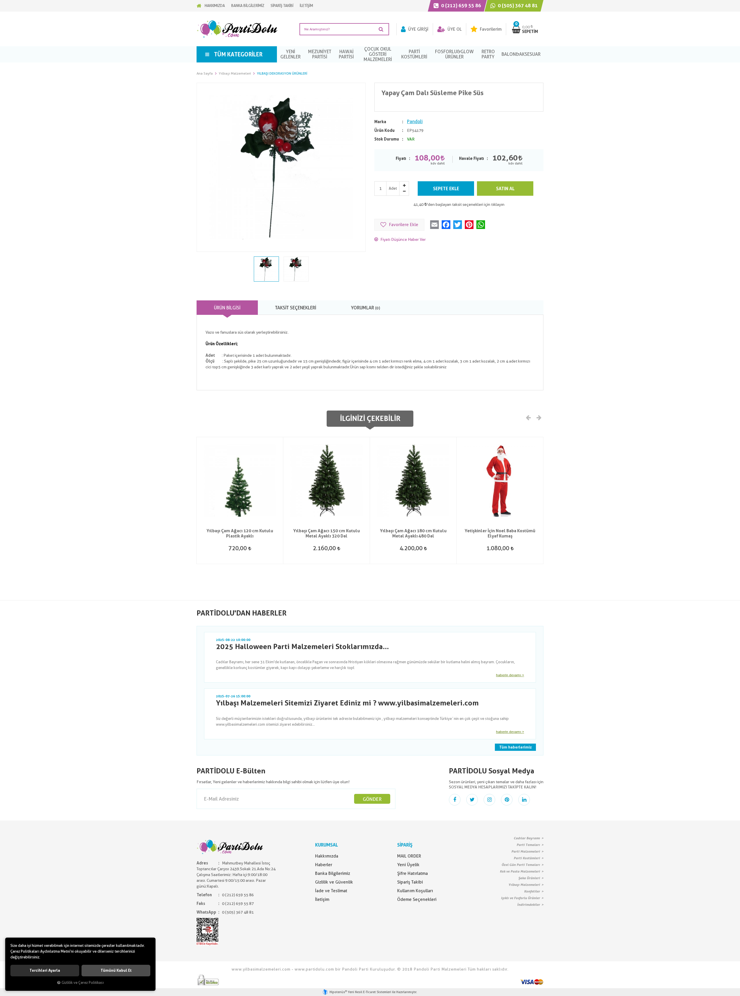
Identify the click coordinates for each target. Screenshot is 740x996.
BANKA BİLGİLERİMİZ (247, 5)
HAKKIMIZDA (215, 5)
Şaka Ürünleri (529, 878)
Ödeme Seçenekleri (416, 899)
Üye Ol (454, 29)
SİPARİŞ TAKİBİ (282, 5)
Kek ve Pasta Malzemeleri (520, 871)
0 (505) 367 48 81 (517, 5)
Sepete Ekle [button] (446, 188)
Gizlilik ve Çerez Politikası (83, 982)
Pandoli (415, 121)
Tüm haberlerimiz (515, 747)
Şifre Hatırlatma (412, 873)
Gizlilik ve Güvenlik (334, 882)
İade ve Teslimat (331, 890)
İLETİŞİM (306, 5)
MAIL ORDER (409, 856)
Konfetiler (532, 891)
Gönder (372, 799)
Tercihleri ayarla (44, 970)
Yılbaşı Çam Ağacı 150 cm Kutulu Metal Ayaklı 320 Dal (326, 533)
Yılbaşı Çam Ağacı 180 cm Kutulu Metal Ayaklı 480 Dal (413, 533)
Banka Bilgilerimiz (332, 873)
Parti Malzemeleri (525, 851)
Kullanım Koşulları (415, 890)
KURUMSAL (326, 845)
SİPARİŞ (404, 845)
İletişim (322, 899)
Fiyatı (401, 158)
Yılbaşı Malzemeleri (524, 885)
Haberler (323, 864)
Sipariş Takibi (410, 882)
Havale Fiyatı (471, 158)
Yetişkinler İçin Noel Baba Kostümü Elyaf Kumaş (500, 533)
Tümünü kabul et (116, 970)
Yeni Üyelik (408, 864)
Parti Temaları (528, 845)
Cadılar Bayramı (527, 838)
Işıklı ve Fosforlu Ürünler (520, 898)
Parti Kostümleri (527, 858)
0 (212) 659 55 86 (460, 5)
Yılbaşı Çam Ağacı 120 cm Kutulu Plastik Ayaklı (239, 533)
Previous (528, 417)
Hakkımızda (326, 856)
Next (538, 417)
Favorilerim (490, 29)
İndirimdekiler (528, 905)
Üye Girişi (417, 29)
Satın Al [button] (505, 188)
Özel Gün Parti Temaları (521, 865)
